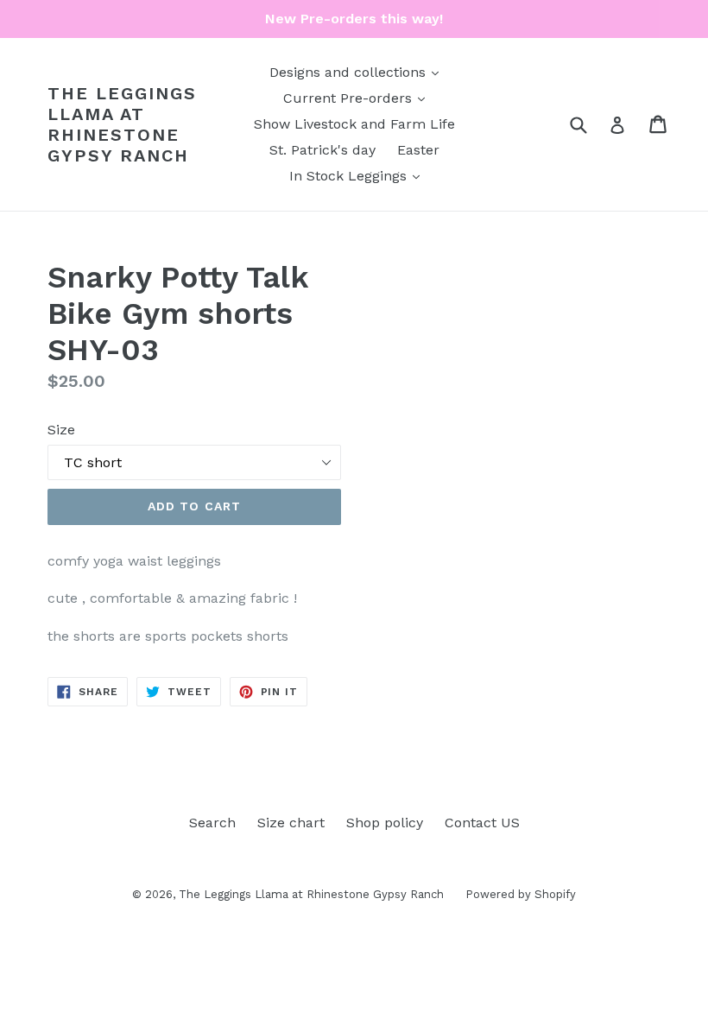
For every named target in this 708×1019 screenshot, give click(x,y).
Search (212, 822)
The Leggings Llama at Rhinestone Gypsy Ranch (122, 124)
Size (61, 429)
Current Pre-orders (358, 97)
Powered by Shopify (520, 894)
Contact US (482, 822)
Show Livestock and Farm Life (354, 124)
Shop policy (384, 822)
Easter (418, 150)
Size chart (291, 822)
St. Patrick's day (322, 150)
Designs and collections (358, 71)
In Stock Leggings (358, 175)
